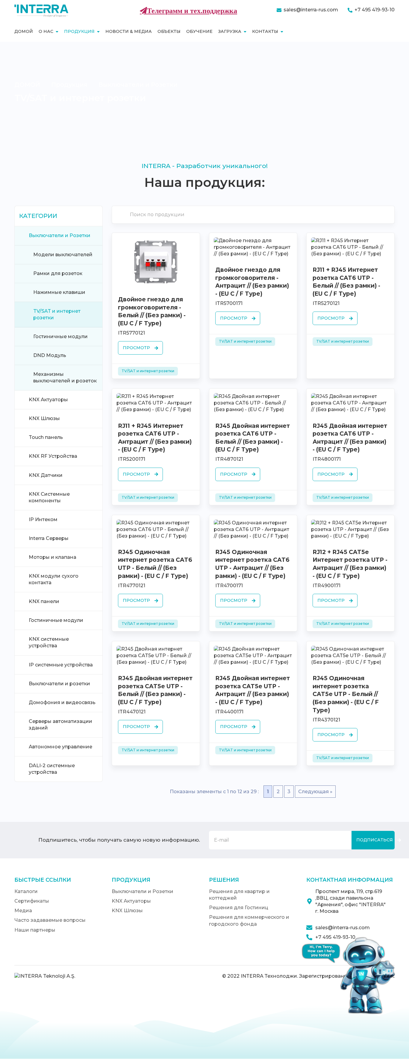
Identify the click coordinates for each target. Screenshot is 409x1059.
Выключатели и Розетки (138, 84)
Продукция (79, 31)
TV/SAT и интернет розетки (148, 371)
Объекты (169, 31)
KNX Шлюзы (127, 910)
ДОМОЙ (27, 84)
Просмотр (136, 347)
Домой (23, 31)
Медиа (23, 910)
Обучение (199, 31)
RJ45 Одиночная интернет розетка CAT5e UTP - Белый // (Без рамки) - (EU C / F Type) (346, 694)
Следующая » (315, 791)
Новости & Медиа (128, 31)
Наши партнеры (34, 930)
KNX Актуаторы (131, 901)
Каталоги (26, 891)
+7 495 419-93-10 (375, 10)
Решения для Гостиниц (238, 907)
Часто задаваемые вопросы (50, 920)
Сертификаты (31, 901)
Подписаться (374, 840)
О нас (46, 31)
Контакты (265, 31)
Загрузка (229, 31)
